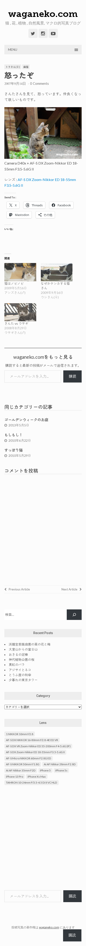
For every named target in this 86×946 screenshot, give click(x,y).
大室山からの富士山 (23, 649)
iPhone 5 (45, 770)
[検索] (74, 614)
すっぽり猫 (13, 450)
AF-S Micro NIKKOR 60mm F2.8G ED (28, 758)
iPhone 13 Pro (14, 776)
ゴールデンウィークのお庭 (26, 419)
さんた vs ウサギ (16, 323)
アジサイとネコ (20, 670)
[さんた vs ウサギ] (20, 312)
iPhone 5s (61, 770)
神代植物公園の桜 (21, 660)
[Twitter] (33, 33)
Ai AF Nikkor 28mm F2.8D (60, 764)
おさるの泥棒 (18, 654)
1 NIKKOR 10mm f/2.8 (19, 734)
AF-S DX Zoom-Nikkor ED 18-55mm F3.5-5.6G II (35, 752)
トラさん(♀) (13, 66)
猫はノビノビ (14, 283)
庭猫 (25, 66)
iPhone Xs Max (37, 776)
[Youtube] (53, 33)
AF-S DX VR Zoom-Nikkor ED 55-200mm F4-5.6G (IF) (38, 746)
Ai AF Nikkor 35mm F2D (21, 770)
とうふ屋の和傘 (20, 675)
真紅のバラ (17, 665)
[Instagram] (43, 33)
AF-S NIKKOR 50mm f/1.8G (22, 764)
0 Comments (39, 83)
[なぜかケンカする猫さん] (57, 272)
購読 (72, 376)
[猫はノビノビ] (20, 272)
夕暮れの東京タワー (23, 680)
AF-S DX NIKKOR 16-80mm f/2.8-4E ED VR (32, 740)
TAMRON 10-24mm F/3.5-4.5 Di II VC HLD (31, 782)
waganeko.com (43, 13)
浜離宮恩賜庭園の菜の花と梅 (29, 644)
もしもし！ (13, 435)
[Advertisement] (43, 838)
